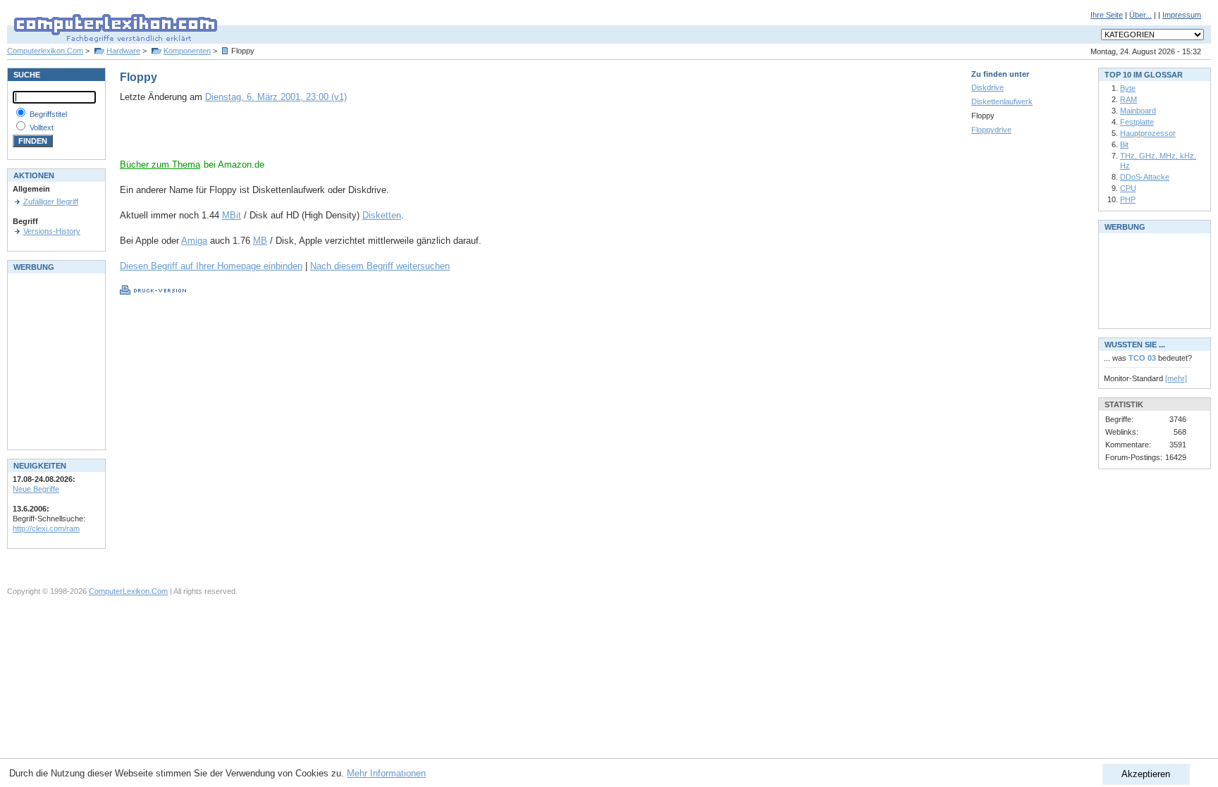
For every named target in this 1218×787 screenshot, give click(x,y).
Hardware (123, 51)
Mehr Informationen (386, 773)
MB (260, 240)
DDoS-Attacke (1144, 177)
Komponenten (187, 51)
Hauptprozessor (1148, 133)
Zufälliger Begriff (50, 201)
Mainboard (1138, 110)
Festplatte (1137, 122)
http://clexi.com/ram (46, 528)
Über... (1140, 15)
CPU (1128, 188)
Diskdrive (987, 87)
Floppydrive (991, 129)
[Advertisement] (285, 137)
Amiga (194, 240)
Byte (1128, 88)
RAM (1128, 99)
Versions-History (51, 231)
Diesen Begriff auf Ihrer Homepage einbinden (211, 266)
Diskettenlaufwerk (1002, 101)
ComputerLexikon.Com (128, 591)
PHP (1128, 199)
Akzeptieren (1145, 774)
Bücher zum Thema (160, 164)
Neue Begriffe (36, 489)
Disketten (381, 215)
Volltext (42, 127)
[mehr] (1176, 378)
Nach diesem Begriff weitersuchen (380, 266)
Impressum (1181, 15)
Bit (1124, 144)
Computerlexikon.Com (45, 51)
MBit (231, 215)
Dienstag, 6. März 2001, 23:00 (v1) (276, 97)
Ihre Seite (1106, 15)
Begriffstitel (48, 114)
